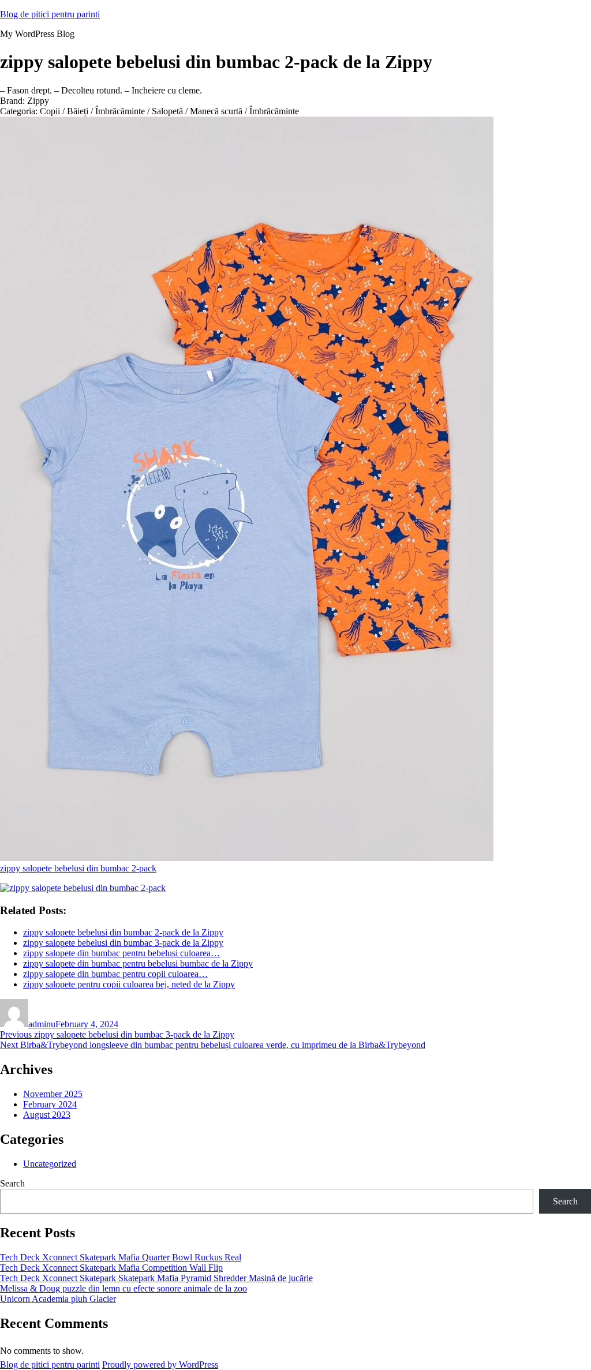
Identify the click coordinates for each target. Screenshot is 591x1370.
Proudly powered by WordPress (160, 1364)
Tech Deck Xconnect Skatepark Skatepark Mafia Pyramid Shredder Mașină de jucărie (156, 1278)
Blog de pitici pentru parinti (50, 14)
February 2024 (50, 1104)
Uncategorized (49, 1164)
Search (12, 1183)
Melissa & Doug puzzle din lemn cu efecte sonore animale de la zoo (123, 1288)
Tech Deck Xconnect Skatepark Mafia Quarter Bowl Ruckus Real (120, 1257)
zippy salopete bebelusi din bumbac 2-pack (78, 868)
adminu (41, 1024)
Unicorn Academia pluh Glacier (58, 1299)
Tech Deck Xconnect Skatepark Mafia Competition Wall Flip (111, 1267)
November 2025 (53, 1094)
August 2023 (46, 1115)
